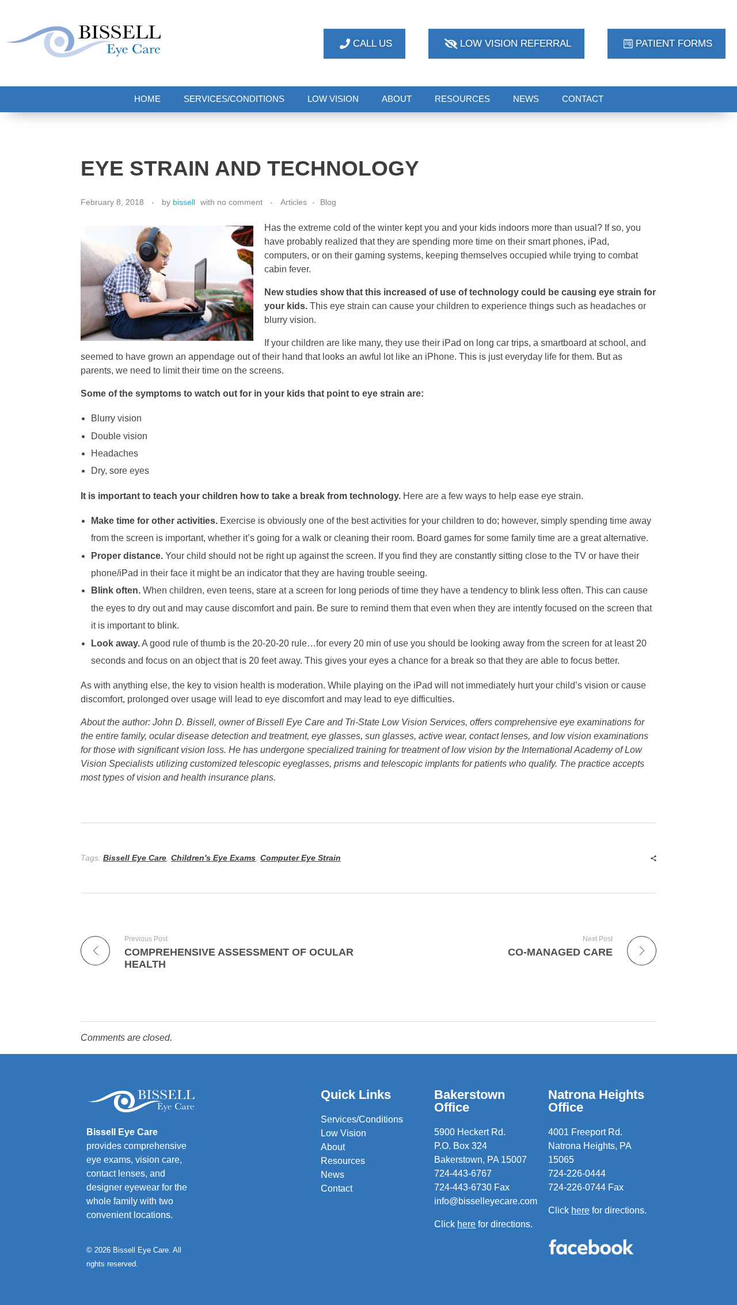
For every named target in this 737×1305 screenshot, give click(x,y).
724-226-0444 (577, 1173)
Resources (343, 1161)
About (333, 1147)
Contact (336, 1188)
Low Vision (343, 1133)
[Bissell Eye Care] (84, 41)
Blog (328, 202)
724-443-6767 (463, 1173)
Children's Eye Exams (213, 857)
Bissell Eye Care (134, 857)
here (580, 1210)
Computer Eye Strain (300, 857)
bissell (184, 202)
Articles (293, 202)
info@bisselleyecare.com (485, 1201)
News (332, 1175)
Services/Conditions (362, 1119)
